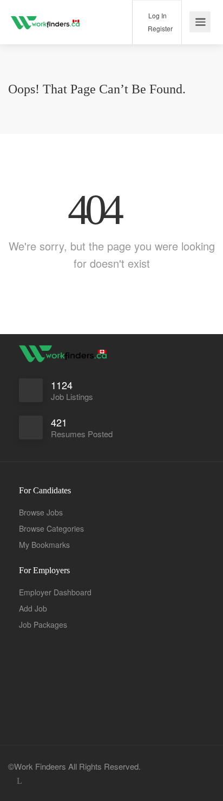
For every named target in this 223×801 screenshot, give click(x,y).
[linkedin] (19, 781)
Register (159, 28)
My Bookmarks (44, 544)
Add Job (33, 608)
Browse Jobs (41, 512)
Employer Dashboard (55, 592)
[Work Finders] (46, 16)
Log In (157, 15)
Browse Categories (51, 528)
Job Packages (43, 624)
